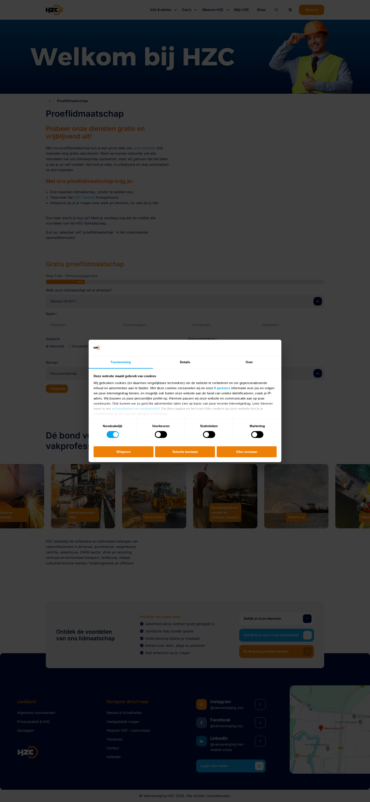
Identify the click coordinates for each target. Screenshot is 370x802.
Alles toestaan (246, 452)
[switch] (161, 434)
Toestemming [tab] (120, 362)
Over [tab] (249, 362)
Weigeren (123, 452)
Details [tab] (185, 362)
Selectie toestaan (185, 452)
